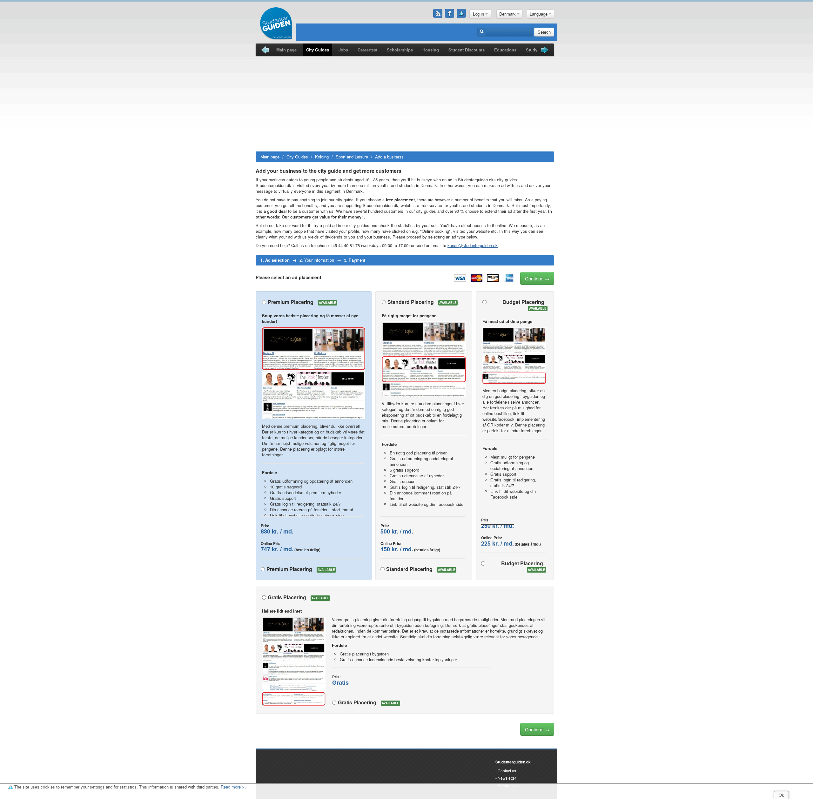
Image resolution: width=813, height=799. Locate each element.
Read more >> (234, 787)
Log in (479, 14)
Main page (286, 50)
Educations (505, 50)
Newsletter (507, 778)
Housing (430, 50)
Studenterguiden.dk (513, 762)
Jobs (343, 50)
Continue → (537, 278)
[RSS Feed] (438, 13)
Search (544, 32)
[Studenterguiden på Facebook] (449, 13)
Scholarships (400, 50)
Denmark (508, 14)
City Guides (317, 50)
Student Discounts (466, 50)
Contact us (507, 770)
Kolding (322, 157)
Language (539, 14)
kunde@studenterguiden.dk (472, 245)
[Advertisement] (405, 103)
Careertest (367, 50)
